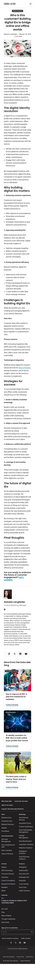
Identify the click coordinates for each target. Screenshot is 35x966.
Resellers (4, 887)
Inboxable (22, 880)
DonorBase (5, 831)
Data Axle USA (24, 874)
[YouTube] (24, 943)
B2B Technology (7, 870)
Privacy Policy (20, 956)
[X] (15, 943)
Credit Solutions (24, 891)
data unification (25, 368)
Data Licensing (6, 850)
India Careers (26, 938)
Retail (3, 891)
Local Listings (24, 884)
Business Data (6, 818)
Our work (4, 909)
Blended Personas (7, 824)
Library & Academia (8, 880)
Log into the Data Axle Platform (12, 809)
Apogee (4, 828)
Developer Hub (24, 877)
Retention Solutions (25, 848)
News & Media (6, 916)
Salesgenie (22, 867)
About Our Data (7, 805)
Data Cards (5, 922)
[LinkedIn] (20, 943)
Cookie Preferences (25, 960)
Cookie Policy (29, 956)
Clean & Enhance (7, 854)
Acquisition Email (25, 823)
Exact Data (22, 887)
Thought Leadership (8, 919)
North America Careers (10, 938)
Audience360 (23, 870)
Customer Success (21, 801)
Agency (4, 867)
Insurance (4, 877)
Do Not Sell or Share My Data (10, 960)
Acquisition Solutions (26, 844)
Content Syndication (26, 827)
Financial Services (7, 874)
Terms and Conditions (9, 956)
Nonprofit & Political (8, 884)
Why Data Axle (6, 801)
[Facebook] (11, 943)
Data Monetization (25, 841)
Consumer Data (6, 821)
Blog (3, 912)
